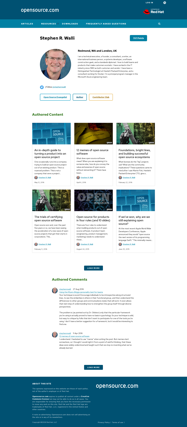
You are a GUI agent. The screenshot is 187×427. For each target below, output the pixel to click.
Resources (48, 23)
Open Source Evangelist (55, 97)
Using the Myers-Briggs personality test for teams (81, 292)
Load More (93, 268)
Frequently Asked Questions (106, 23)
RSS (164, 2)
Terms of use (117, 422)
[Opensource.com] (40, 11)
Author (79, 97)
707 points (138, 38)
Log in (149, 3)
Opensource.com (40, 396)
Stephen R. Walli (45, 177)
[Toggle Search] (159, 24)
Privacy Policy (104, 422)
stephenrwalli (65, 289)
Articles (27, 23)
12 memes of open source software (74, 336)
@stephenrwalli (59, 87)
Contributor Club (101, 97)
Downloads (70, 23)
